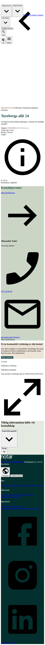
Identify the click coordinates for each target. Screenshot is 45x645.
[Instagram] (22, 596)
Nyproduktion (34, 508)
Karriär (34, 485)
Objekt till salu (6, 506)
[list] (22, 292)
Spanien (40, 485)
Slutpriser (18, 497)
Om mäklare (19, 485)
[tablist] (23, 22)
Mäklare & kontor (8, 485)
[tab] (7, 3)
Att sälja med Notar (8, 495)
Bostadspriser (24, 508)
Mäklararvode (9, 497)
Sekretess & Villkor (8, 643)
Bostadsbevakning (12, 508)
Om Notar (28, 485)
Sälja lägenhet (21, 495)
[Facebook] (22, 552)
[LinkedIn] (22, 640)
